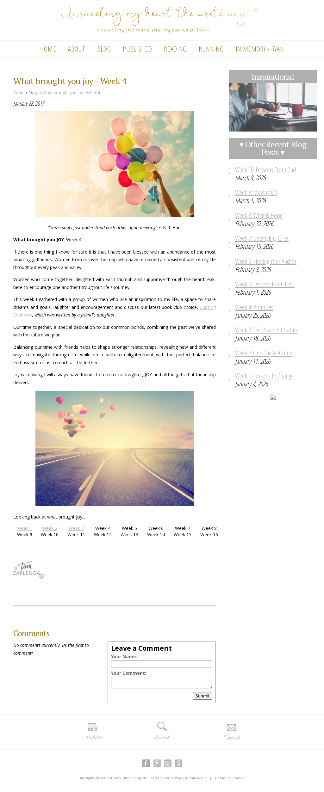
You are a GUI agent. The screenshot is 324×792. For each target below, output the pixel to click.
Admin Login (196, 778)
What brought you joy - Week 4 (71, 92)
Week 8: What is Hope (259, 215)
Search (162, 738)
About (76, 48)
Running (211, 48)
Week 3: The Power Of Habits (266, 330)
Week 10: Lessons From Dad (265, 169)
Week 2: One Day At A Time (263, 353)
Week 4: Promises (254, 307)
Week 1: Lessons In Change (264, 375)
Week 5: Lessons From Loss (265, 284)
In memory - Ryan (260, 48)
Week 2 (49, 528)
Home (48, 48)
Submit (203, 696)
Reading (175, 48)
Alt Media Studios (229, 778)
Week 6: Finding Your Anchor (265, 261)
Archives (92, 738)
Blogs (33, 92)
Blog (104, 48)
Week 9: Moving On (256, 192)
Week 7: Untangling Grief (262, 238)
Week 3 (76, 528)
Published (137, 48)
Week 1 (24, 528)
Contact (231, 738)
